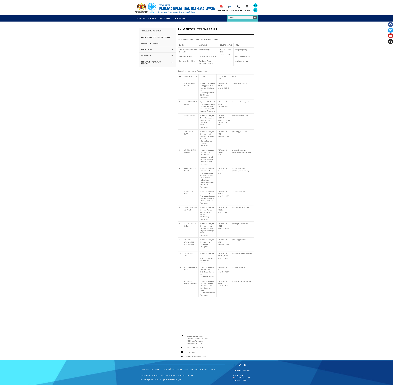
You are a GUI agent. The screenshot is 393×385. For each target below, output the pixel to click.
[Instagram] (250, 365)
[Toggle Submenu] (172, 49)
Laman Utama (141, 18)
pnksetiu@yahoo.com (239, 150)
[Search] (255, 17)
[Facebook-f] (235, 365)
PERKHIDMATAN (165, 18)
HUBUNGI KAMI (180, 18)
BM (255, 10)
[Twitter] (240, 365)
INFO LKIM (152, 18)
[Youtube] (245, 365)
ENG (255, 5)
